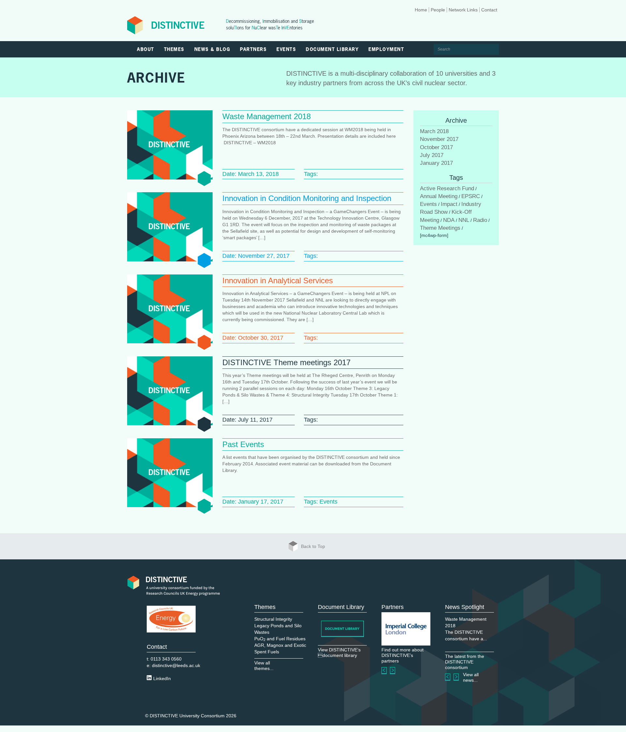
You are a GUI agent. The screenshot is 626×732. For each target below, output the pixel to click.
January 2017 (436, 163)
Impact (449, 204)
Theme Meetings (440, 228)
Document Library (332, 49)
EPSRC (470, 196)
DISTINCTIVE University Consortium (187, 715)
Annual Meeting (438, 196)
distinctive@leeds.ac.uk (176, 665)
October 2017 (436, 147)
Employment (386, 49)
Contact (489, 9)
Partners (253, 49)
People (438, 9)
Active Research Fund (447, 188)
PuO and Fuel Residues (280, 638)
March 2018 (434, 131)
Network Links (463, 9)
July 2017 (431, 155)
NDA (449, 220)
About (145, 49)
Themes (174, 49)
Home (421, 9)
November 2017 (439, 139)
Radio (480, 220)
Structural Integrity (273, 619)
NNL (463, 220)
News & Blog (212, 49)
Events (286, 49)
